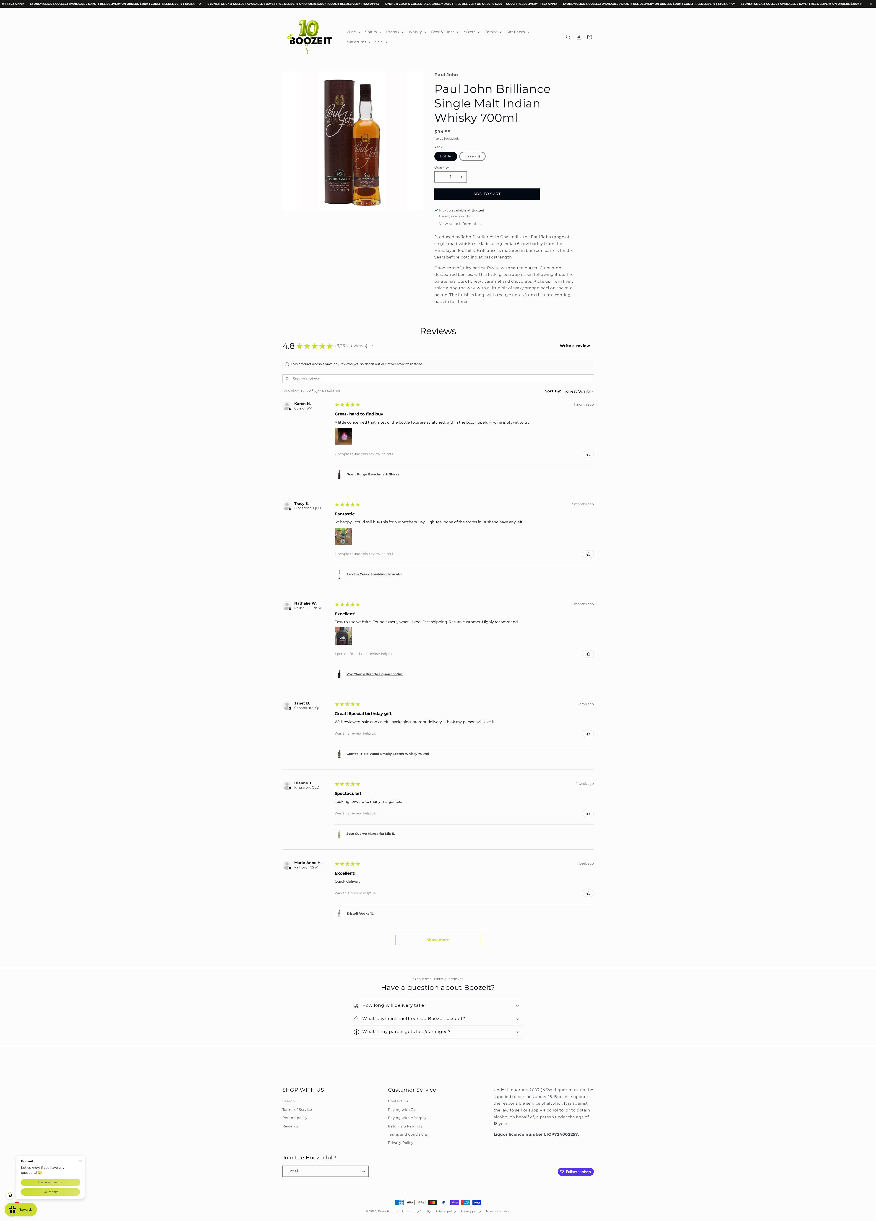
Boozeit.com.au (389, 1211)
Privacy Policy (400, 1143)
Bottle (445, 156)
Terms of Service (297, 1110)
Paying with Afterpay (407, 1118)
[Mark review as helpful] (588, 454)
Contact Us (398, 1101)
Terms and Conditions (408, 1134)
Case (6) (472, 156)
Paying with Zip (402, 1110)
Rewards (290, 1126)
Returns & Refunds (405, 1126)
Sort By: (553, 391)
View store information (460, 224)
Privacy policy (471, 1211)
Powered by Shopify (416, 1211)
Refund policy (295, 1118)
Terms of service (498, 1211)
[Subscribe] (363, 1171)
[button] (353, 32)
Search (288, 1101)
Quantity (441, 167)
